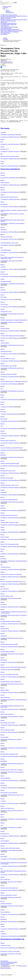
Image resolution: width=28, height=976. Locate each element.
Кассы (7, 10)
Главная (5, 37)
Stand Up (25, 16)
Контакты (8, 11)
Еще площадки (4, 34)
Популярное (5, 128)
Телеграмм (8, 18)
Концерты (13, 16)
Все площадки (4, 22)
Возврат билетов (10, 12)
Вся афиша (3, 16)
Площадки (5, 7)
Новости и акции (7, 6)
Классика (18, 16)
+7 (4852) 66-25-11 (5, 14)
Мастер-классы (12, 17)
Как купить (3, 963)
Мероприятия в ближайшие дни (12, 939)
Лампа (2, 61)
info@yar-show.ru (13, 14)
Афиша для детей (5, 17)
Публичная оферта (5, 964)
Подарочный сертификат (11, 962)
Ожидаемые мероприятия (10, 169)
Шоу (22, 16)
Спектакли (8, 16)
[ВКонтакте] (1, 67)
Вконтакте (3, 18)
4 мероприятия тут (8, 61)
